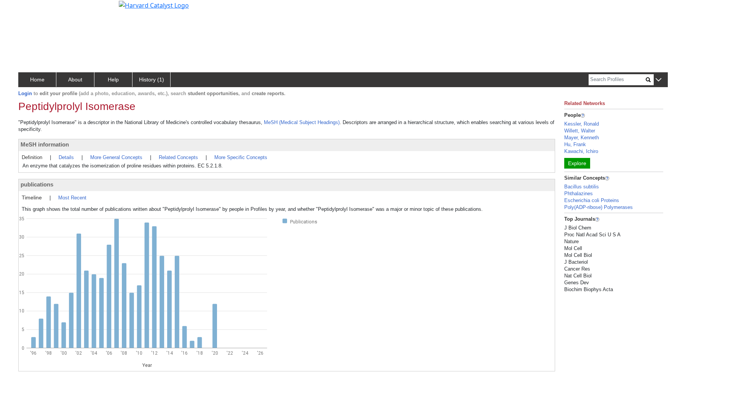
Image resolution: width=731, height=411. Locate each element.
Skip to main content (32, 9)
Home (37, 79)
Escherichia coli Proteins (591, 200)
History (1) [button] (151, 79)
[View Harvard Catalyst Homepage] (154, 4)
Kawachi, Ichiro (581, 151)
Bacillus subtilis (581, 187)
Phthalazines (578, 193)
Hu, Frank (575, 144)
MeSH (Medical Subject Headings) (302, 122)
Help (113, 79)
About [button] (75, 79)
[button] (658, 80)
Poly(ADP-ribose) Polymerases (598, 207)
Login (25, 93)
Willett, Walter (579, 131)
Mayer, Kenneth (581, 137)
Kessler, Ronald (581, 124)
